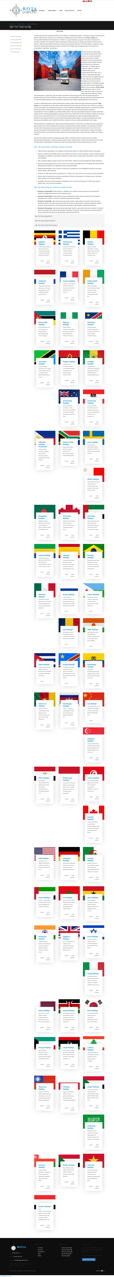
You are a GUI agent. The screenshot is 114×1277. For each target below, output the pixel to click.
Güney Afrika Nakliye (68, 443)
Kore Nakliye (92, 1010)
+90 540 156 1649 (17, 1256)
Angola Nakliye (69, 361)
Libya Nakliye (68, 1047)
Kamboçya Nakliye (67, 705)
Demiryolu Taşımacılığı (16, 45)
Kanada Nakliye (90, 818)
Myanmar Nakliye (43, 1088)
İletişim (79, 10)
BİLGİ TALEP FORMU (88, 1259)
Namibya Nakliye (91, 323)
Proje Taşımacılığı (15, 52)
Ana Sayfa (40, 1247)
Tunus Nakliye (93, 778)
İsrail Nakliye (92, 936)
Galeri (61, 10)
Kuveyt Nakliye (45, 1047)
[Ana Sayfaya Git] (23, 16)
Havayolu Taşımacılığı (16, 39)
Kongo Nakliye (69, 664)
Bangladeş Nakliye (43, 517)
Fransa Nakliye (69, 281)
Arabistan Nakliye (91, 1127)
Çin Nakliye (92, 704)
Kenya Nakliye (69, 1010)
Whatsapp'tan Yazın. (5, 1276)
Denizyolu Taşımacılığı (16, 42)
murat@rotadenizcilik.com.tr (21, 1260)
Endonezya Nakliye (67, 779)
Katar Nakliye (44, 1010)
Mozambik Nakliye (43, 323)
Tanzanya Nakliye (42, 362)
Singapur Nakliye (91, 740)
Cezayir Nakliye (90, 859)
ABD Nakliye (44, 858)
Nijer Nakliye (92, 629)
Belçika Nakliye (90, 243)
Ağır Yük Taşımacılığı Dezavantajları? (46, 225)
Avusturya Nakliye (91, 402)
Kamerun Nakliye (42, 705)
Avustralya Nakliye (67, 402)
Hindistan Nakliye (43, 937)
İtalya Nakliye (93, 973)
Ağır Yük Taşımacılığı (16, 48)
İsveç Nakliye (92, 442)
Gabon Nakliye (45, 555)
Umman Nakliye (42, 1166)
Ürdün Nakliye (69, 1165)
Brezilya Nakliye (90, 556)
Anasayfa (34, 10)
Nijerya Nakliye (66, 323)
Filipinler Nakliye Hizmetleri (43, 444)
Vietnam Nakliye (90, 1166)
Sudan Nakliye (93, 1087)
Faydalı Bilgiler (69, 10)
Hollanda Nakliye (42, 282)
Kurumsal (42, 10)
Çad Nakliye (68, 629)
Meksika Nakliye (42, 595)
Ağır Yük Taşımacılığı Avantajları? (45, 221)
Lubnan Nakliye (90, 1048)
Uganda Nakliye (42, 243)
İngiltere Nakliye (66, 937)
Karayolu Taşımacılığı (16, 36)
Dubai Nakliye (44, 897)
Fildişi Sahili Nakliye (92, 282)
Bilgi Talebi (60, 31)
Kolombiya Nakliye (91, 665)
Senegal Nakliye (90, 362)
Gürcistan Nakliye (67, 517)
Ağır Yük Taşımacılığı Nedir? (43, 216)
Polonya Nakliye (66, 1088)
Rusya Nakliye (69, 594)
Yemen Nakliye (45, 1206)
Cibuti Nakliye (93, 594)
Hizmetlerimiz (52, 10)
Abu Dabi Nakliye (91, 517)
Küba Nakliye (44, 664)
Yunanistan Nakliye (67, 243)
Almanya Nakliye (66, 859)
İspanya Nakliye (66, 556)
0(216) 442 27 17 (16, 1253)
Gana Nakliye (92, 897)
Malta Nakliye (93, 479)
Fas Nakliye (67, 897)
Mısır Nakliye (44, 778)
